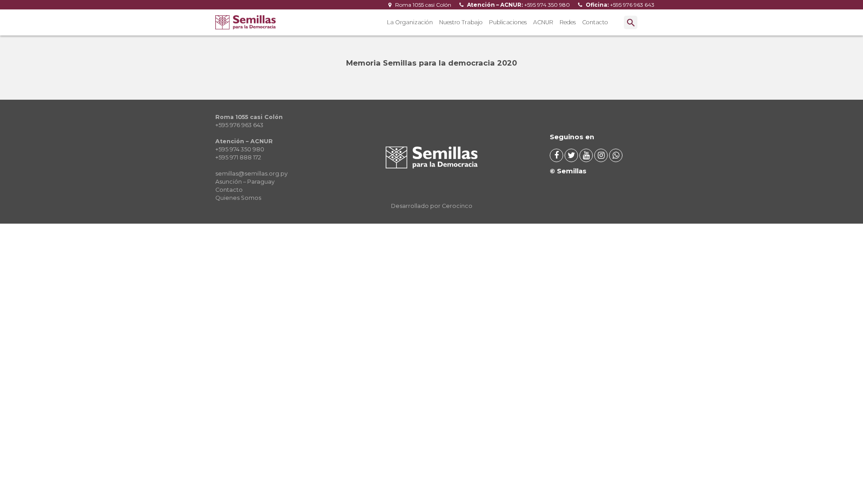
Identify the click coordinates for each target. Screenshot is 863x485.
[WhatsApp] (616, 155)
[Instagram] (601, 155)
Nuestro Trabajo (461, 22)
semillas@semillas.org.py (251, 173)
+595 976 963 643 (619, 4)
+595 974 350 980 (518, 4)
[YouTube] (586, 155)
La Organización (410, 22)
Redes (568, 22)
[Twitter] (571, 155)
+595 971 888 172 (238, 157)
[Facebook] (556, 155)
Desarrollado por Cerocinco (431, 206)
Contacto (595, 22)
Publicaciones (508, 22)
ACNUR (543, 22)
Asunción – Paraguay (245, 181)
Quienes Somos (238, 197)
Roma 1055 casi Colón (422, 4)
